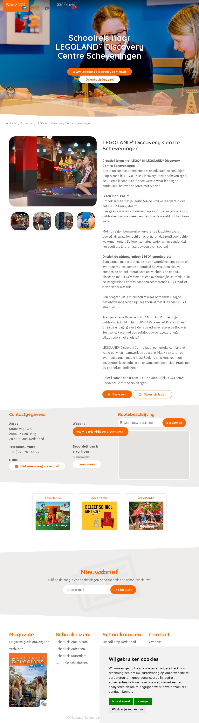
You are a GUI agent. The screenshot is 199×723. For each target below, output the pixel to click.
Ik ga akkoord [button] (121, 701)
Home (12, 123)
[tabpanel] (99, 58)
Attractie (26, 123)
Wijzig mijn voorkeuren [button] (127, 709)
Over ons (155, 642)
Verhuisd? (16, 649)
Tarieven (119, 394)
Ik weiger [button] (143, 701)
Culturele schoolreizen (72, 663)
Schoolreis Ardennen (70, 649)
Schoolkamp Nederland (119, 642)
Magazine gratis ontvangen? (29, 642)
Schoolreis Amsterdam (72, 642)
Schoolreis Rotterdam (71, 656)
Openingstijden (154, 394)
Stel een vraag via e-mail (39, 466)
